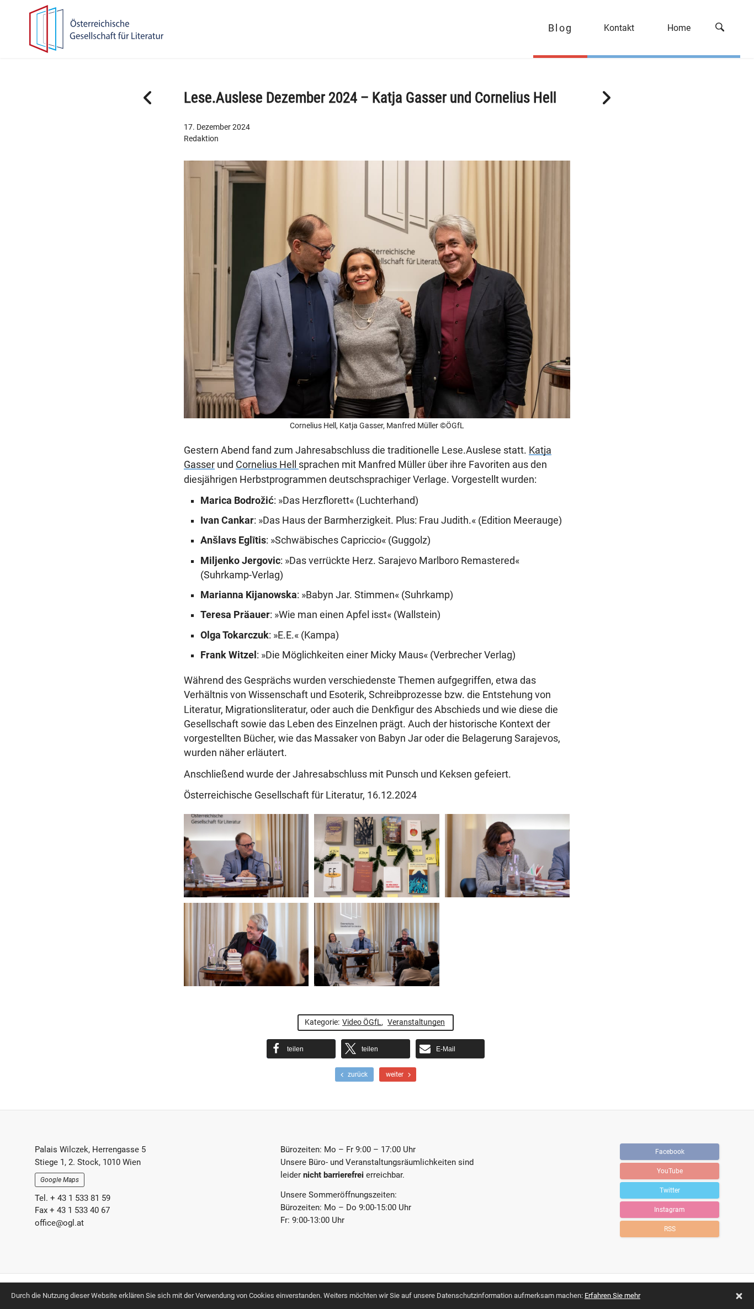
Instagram (669, 1210)
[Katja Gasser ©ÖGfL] (507, 855)
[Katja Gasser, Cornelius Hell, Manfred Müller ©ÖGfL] (376, 944)
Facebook (669, 1152)
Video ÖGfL (361, 1022)
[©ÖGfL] (376, 855)
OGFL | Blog (91, 29)
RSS (670, 1229)
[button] (301, 1048)
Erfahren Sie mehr (612, 1295)
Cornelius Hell (267, 464)
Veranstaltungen (416, 1022)
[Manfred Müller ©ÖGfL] (246, 944)
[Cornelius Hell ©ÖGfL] (246, 855)
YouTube (670, 1171)
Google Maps (59, 1180)
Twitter (670, 1190)
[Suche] (723, 29)
